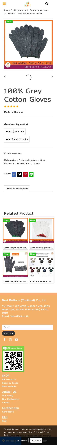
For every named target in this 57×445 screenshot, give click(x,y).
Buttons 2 (9, 163)
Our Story (7, 395)
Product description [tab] (17, 188)
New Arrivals (9, 386)
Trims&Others (24, 163)
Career (6, 402)
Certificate (8, 411)
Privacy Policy (33, 432)
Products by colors (28, 160)
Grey (43, 160)
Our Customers (10, 399)
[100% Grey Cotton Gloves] (28, 44)
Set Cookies (21, 440)
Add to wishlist (14, 153)
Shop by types (10, 383)
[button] (46, 3)
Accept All (36, 440)
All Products (9, 379)
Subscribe (8, 333)
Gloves (37, 163)
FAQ (4, 421)
